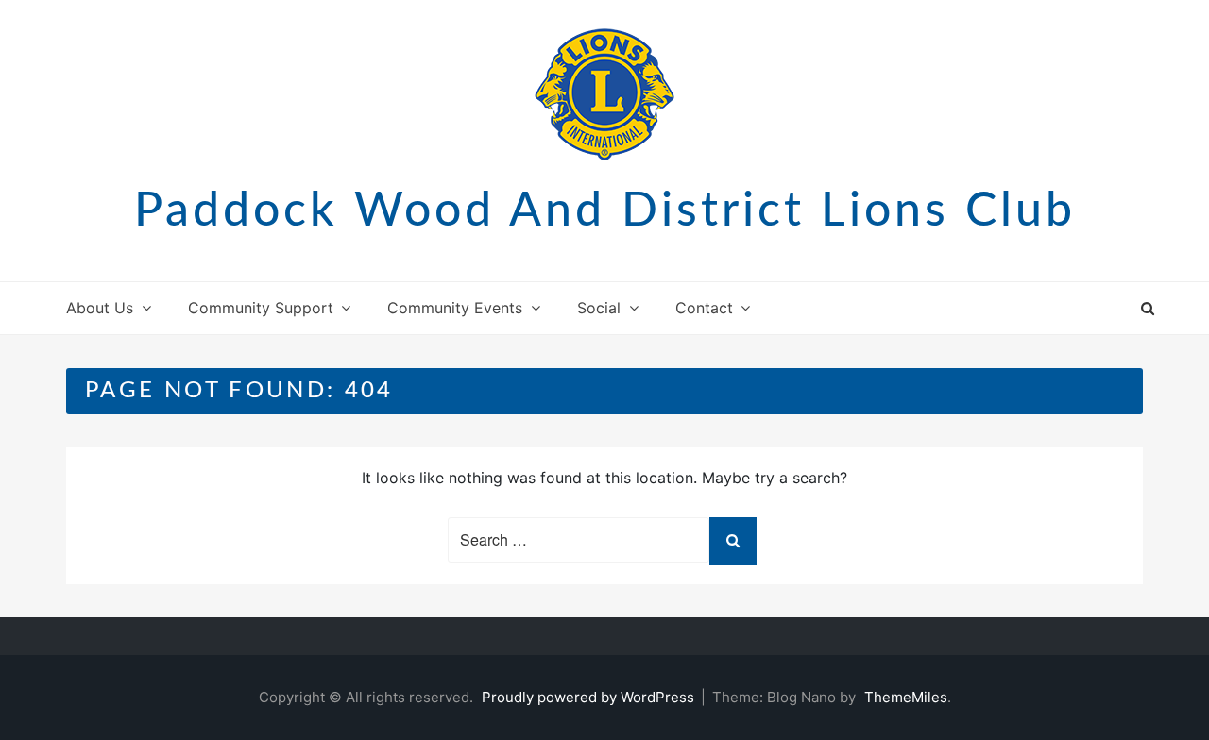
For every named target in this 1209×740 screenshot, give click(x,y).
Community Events (454, 307)
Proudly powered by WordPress (590, 697)
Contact (704, 307)
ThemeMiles (905, 697)
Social (599, 307)
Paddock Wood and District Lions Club (605, 211)
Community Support (260, 307)
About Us (99, 307)
